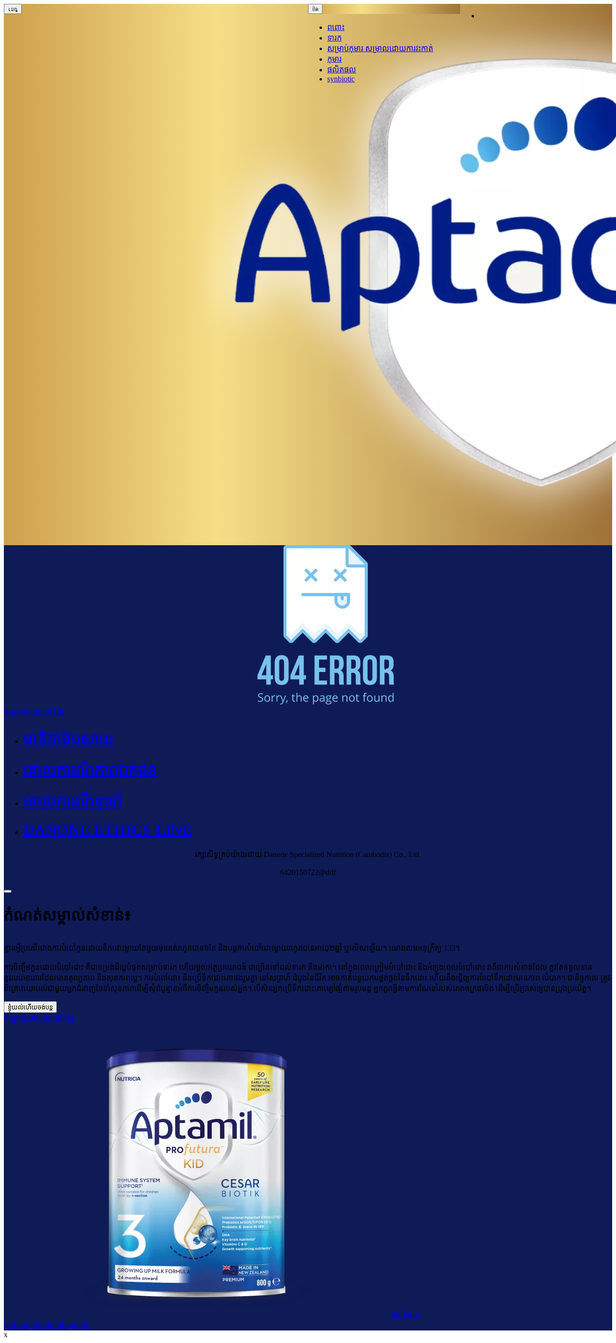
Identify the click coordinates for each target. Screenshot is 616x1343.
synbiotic (341, 79)
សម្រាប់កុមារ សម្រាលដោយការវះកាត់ (380, 48)
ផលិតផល (341, 70)
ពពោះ (336, 27)
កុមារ (334, 59)
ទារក (334, 38)
